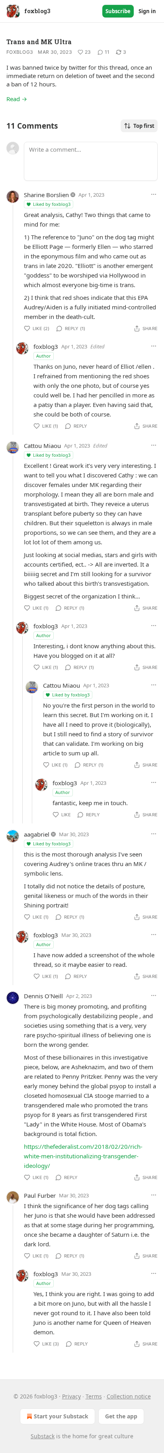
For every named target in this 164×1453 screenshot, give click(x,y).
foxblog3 (19, 52)
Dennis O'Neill (43, 996)
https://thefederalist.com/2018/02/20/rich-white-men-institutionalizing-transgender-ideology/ (83, 1155)
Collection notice (129, 1396)
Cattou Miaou (42, 446)
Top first (143, 125)
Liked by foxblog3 (51, 204)
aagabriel (36, 834)
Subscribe (118, 11)
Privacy (71, 1396)
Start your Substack (61, 1416)
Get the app (121, 1416)
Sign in (147, 11)
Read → (16, 99)
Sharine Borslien (46, 195)
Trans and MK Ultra (39, 41)
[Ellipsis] (153, 194)
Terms (94, 1396)
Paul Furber (40, 1195)
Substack (43, 1436)
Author (43, 356)
